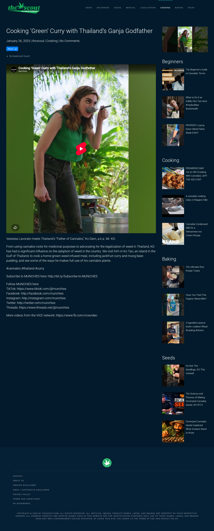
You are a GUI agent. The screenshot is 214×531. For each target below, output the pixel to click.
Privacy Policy (21, 494)
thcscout (38, 41)
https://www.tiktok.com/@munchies (41, 289)
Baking (179, 8)
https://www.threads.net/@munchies (44, 307)
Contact (18, 476)
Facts (191, 8)
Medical (131, 8)
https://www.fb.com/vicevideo (76, 315)
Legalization (148, 8)
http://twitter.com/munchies (36, 303)
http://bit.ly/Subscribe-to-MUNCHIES (72, 276)
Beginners (103, 8)
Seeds (117, 8)
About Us (18, 481)
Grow (89, 8)
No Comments (70, 41)
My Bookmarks (21, 503)
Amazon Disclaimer (24, 485)
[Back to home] (23, 8)
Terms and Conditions (26, 499)
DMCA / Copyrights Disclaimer (31, 490)
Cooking (165, 8)
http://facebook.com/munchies (42, 293)
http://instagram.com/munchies (44, 298)
